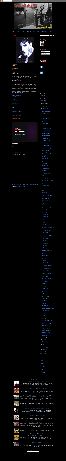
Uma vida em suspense (46, 118)
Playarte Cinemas (43, 371)
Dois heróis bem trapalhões (47, 258)
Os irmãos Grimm (45, 193)
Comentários (44, 53)
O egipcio (44, 315)
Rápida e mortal (45, 255)
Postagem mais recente (16, 184)
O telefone (44, 136)
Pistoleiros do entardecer (37, 422)
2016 (42, 95)
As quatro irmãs (37, 442)
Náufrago (44, 283)
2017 (42, 93)
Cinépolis (42, 365)
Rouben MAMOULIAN (46, 232)
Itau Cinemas (42, 368)
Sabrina (43, 125)
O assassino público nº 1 (46, 148)
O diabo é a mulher (45, 185)
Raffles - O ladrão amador (47, 187)
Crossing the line (45, 298)
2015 (42, 96)
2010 (42, 353)
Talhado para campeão (46, 333)
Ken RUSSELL (45, 220)
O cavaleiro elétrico (45, 113)
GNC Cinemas (42, 366)
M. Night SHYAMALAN (46, 328)
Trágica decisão (45, 178)
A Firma (14, 35)
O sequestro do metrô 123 (47, 173)
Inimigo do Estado (45, 160)
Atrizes (38, 31)
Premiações (23, 31)
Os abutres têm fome (46, 140)
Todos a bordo (44, 224)
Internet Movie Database (16, 95)
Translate (38, 453)
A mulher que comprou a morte (48, 308)
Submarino (14, 104)
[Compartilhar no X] (14, 143)
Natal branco (44, 313)
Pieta (43, 317)
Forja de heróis (45, 325)
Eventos (50, 31)
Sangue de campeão (46, 177)
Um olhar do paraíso (46, 295)
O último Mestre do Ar (46, 241)
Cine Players (14, 96)
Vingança (44, 166)
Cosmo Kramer (49, 40)
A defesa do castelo (46, 109)
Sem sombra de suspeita (46, 322)
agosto (43, 337)
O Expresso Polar (45, 281)
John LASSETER (45, 198)
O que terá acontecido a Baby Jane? (37, 381)
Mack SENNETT (45, 209)
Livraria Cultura (14, 100)
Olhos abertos (44, 245)
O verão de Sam (45, 214)
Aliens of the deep (45, 270)
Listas (18, 31)
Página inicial (25, 184)
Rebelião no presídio (46, 150)
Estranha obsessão (45, 161)
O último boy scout (45, 165)
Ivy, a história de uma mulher (47, 180)
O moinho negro (45, 138)
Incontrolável (44, 171)
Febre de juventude (45, 290)
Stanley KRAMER (45, 296)
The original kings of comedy (47, 211)
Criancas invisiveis (45, 200)
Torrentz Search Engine (16, 111)
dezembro (44, 103)
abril (43, 344)
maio (43, 342)
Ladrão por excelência (46, 135)
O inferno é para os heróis (47, 145)
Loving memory (45, 170)
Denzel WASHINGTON (46, 128)
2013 (42, 100)
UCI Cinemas (42, 372)
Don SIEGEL (44, 318)
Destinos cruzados (45, 123)
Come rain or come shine (46, 207)
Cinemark (42, 362)
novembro (44, 105)
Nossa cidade (44, 188)
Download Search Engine (16, 115)
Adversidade (44, 335)
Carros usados (45, 288)
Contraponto (44, 192)
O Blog (13, 31)
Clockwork (44, 260)
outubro (44, 106)
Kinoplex (41, 369)
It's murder (44, 263)
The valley (44, 303)
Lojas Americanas (15, 103)
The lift (43, 293)
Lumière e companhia (46, 225)
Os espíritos (44, 300)
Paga (43, 190)
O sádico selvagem (45, 147)
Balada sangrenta (45, 310)
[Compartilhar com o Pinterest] (17, 143)
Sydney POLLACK (45, 306)
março (43, 346)
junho (43, 341)
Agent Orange (44, 152)
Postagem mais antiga (34, 184)
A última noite (44, 240)
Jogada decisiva (45, 216)
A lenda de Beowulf (45, 279)
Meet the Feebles (45, 301)
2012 (42, 101)
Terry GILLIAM (45, 276)
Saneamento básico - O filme (37, 415)
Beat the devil (44, 156)
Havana (43, 126)
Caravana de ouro (45, 327)
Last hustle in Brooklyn (46, 230)
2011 (42, 351)
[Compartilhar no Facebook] (16, 143)
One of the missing (45, 168)
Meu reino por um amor (46, 332)
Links (13, 112)
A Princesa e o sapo (46, 130)
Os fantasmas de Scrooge (47, 278)
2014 (42, 98)
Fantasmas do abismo (46, 271)
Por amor (44, 253)
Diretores (29, 31)
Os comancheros (45, 305)
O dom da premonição (46, 252)
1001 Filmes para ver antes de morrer (36, 388)
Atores (34, 31)
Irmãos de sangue (45, 233)
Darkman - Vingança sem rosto (48, 257)
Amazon (13, 99)
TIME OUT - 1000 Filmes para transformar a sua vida (37, 395)
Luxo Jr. (43, 131)
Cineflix (41, 360)
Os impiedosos (45, 143)
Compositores (44, 31)
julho (43, 339)
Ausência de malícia (46, 111)
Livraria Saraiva (15, 102)
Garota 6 (43, 222)
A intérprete (44, 121)
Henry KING (44, 286)
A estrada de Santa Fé (46, 330)
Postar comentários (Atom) (20, 186)
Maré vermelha (45, 163)
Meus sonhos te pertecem (47, 320)
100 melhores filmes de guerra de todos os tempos (36, 429)
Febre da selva (45, 238)
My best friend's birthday (46, 268)
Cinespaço (42, 363)
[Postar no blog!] (13, 143)
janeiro (43, 349)
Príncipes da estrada (37, 402)
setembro (44, 108)
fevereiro (44, 347)
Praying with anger (45, 247)
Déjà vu (43, 175)
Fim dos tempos (45, 243)
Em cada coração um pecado (47, 183)
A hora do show (45, 212)
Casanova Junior (45, 182)
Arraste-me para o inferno (47, 250)
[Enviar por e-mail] (12, 143)
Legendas (13, 116)
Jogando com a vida (46, 133)
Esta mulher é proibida (46, 116)
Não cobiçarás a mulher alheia (37, 435)
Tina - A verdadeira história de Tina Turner (37, 408)
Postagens (44, 51)
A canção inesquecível (46, 323)
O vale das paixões (45, 248)
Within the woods (45, 262)
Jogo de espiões (45, 158)
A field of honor (45, 291)
